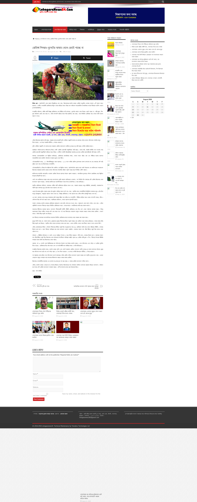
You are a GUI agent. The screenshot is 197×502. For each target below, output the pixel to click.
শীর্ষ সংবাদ (45, 51)
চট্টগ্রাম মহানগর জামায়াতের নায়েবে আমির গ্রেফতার (119, 143)
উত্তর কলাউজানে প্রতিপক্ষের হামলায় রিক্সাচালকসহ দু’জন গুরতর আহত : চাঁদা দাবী (116, 131)
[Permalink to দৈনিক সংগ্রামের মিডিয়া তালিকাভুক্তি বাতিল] (110, 158)
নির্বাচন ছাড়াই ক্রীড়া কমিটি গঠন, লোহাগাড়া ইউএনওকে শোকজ (65, 312)
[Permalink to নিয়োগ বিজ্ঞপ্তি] (110, 48)
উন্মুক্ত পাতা (100, 29)
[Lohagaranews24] (52, 11)
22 (133, 112)
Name (35, 374)
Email (35, 380)
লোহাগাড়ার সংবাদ (46, 29)
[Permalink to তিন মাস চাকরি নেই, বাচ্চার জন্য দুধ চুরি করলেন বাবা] (110, 193)
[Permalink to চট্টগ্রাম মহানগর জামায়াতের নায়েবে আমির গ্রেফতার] (110, 146)
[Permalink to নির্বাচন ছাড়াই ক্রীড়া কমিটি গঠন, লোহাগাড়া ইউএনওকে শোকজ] (67, 308)
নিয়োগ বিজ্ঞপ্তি (118, 43)
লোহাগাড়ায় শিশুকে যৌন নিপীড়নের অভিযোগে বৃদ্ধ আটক (41, 312)
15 (133, 110)
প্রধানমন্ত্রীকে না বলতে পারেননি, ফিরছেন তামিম (119, 120)
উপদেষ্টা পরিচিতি (124, 29)
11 (147, 107)
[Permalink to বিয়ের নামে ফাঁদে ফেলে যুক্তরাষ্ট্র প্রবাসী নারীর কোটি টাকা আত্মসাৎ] (110, 111)
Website (35, 387)
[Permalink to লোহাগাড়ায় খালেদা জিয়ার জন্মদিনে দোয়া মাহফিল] (43, 332)
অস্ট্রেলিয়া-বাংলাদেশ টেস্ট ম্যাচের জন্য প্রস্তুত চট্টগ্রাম (86, 286)
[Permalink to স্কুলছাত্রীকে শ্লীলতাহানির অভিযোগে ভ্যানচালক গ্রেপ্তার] (110, 88)
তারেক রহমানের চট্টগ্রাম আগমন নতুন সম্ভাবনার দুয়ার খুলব (54, 2)
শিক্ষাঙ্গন (82, 29)
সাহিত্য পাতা (72, 29)
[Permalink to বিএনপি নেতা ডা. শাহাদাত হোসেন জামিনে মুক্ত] (110, 99)
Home (37, 39)
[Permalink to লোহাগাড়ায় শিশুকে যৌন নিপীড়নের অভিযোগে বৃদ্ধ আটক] (43, 308)
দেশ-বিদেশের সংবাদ (60, 29)
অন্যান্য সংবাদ (112, 29)
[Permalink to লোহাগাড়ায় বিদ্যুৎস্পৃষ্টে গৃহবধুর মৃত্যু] (110, 56)
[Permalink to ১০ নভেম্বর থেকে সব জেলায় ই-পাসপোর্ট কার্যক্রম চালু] (110, 182)
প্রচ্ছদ (36, 29)
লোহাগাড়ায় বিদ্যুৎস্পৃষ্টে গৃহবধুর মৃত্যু (119, 53)
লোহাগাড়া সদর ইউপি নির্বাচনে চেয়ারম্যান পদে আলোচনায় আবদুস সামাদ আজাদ (67, 336)
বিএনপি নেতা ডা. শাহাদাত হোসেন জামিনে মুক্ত (119, 96)
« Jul (132, 117)
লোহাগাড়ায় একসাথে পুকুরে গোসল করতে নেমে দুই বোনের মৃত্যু (91, 312)
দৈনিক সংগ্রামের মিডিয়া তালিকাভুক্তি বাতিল (120, 155)
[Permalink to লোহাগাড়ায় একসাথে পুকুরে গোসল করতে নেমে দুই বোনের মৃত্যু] (91, 308)
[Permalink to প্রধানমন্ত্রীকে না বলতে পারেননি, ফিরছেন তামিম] (110, 123)
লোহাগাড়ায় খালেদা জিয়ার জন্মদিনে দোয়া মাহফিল (143, 52)
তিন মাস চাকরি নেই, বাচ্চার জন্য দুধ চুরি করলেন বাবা (120, 190)
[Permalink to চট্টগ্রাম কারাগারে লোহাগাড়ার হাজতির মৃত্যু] (110, 66)
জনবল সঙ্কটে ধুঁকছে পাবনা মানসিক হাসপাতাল (120, 167)
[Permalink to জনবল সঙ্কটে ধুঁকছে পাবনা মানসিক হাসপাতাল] (110, 170)
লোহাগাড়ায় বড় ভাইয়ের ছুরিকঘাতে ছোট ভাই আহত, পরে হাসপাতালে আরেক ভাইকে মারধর (91, 496)
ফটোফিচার (91, 29)
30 (138, 115)
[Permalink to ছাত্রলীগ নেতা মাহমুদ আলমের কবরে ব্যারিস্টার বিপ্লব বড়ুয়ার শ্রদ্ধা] (110, 76)
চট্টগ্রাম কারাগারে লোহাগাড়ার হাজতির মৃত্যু (120, 63)
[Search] (163, 1)
